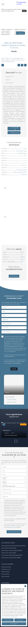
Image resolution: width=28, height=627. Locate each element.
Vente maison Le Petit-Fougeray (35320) (11, 550)
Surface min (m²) (7, 493)
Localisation (5, 484)
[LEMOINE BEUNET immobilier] (21, 4)
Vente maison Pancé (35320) (8, 548)
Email (4, 315)
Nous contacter (5, 576)
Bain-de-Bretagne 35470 (16, 58)
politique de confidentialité (14, 363)
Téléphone (5, 319)
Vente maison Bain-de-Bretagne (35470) (11, 555)
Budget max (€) (7, 489)
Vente (2, 58)
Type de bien (5, 481)
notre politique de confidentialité (9, 617)
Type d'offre (5, 477)
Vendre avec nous (6, 569)
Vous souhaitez (5, 327)
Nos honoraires (5, 574)
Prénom (5, 307)
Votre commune (7, 323)
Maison (7, 58)
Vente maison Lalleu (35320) (8, 552)
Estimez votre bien (6, 567)
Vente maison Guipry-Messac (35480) (11, 557)
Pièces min (5, 496)
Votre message (7, 331)
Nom (4, 311)
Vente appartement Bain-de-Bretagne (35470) (13, 545)
